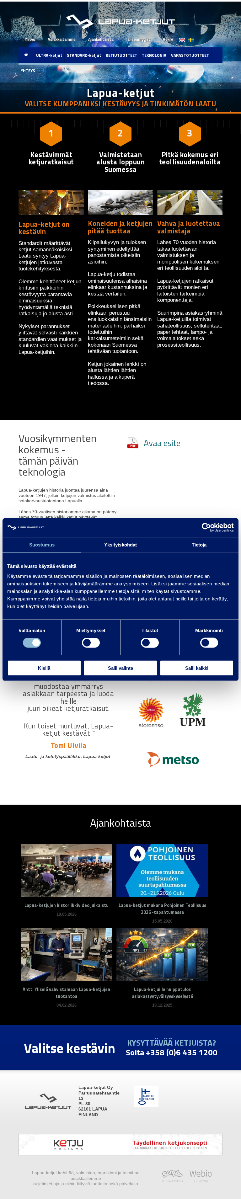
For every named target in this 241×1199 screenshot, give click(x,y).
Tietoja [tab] (199, 544)
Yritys (30, 39)
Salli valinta (120, 667)
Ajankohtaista (101, 39)
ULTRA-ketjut (49, 55)
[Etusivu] (26, 55)
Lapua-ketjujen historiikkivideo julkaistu (66, 905)
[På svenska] (189, 37)
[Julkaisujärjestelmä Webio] (199, 1180)
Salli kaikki (196, 667)
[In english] (182, 37)
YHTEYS (28, 70)
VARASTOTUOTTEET (190, 55)
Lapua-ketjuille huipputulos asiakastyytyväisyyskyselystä (162, 993)
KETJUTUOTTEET (121, 55)
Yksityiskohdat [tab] (120, 544)
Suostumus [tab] (42, 544)
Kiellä (44, 667)
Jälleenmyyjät (138, 39)
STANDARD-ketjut (84, 55)
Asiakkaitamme (62, 39)
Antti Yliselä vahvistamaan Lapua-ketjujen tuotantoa (66, 993)
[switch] (91, 643)
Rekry (168, 39)
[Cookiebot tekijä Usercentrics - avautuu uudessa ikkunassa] (206, 527)
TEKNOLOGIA (154, 55)
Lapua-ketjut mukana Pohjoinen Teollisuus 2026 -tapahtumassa (162, 909)
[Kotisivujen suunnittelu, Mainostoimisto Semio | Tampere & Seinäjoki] (174, 1180)
